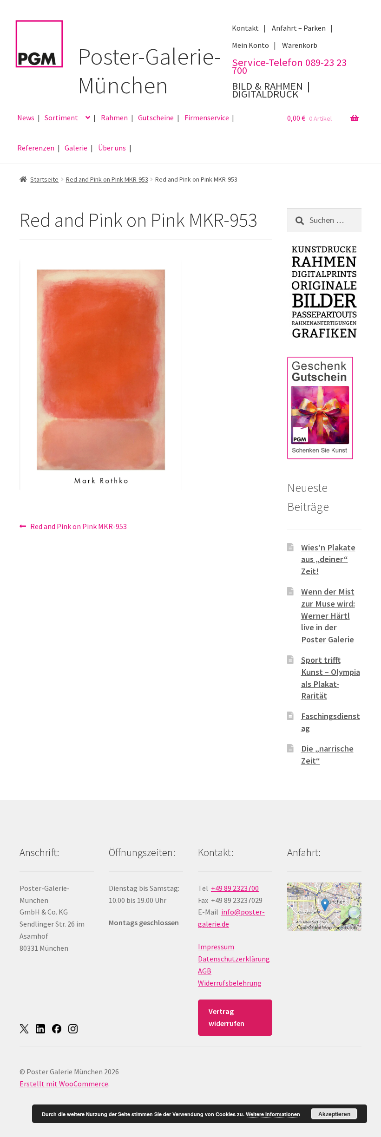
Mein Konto (250, 45)
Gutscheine (156, 117)
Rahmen (114, 117)
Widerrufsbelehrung (230, 982)
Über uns (112, 147)
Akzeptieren (334, 1114)
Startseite (44, 179)
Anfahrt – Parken (299, 28)
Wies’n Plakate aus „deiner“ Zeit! (328, 559)
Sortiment (61, 117)
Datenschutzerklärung (234, 958)
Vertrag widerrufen (226, 1017)
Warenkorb (299, 45)
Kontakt (245, 28)
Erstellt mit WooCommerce (64, 1083)
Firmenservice (206, 117)
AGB (204, 970)
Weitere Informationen (273, 1114)
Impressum (216, 946)
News (25, 117)
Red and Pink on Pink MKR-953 (107, 179)
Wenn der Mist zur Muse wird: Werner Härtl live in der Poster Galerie (328, 615)
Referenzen (35, 147)
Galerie (76, 147)
